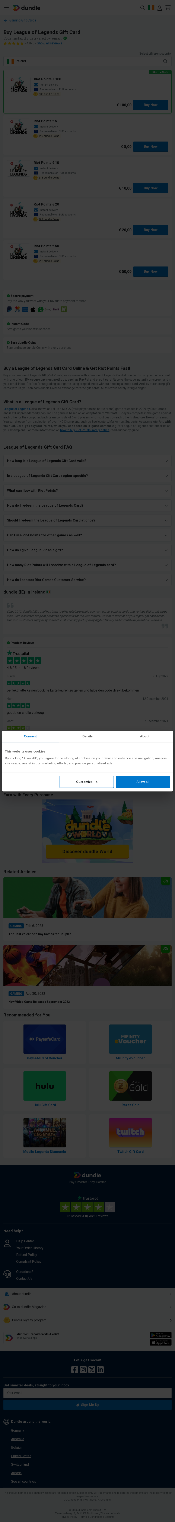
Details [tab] (87, 736)
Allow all (142, 782)
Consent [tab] (30, 736)
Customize (84, 782)
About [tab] (144, 736)
